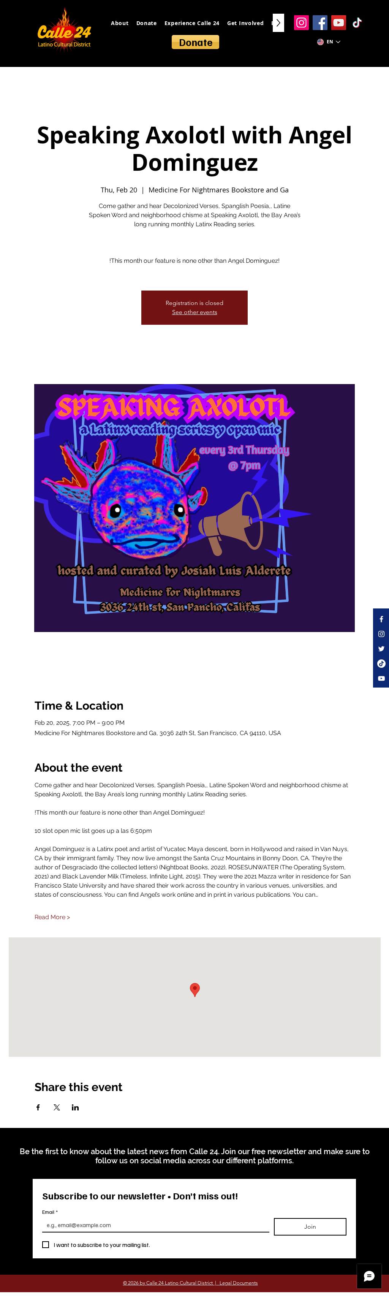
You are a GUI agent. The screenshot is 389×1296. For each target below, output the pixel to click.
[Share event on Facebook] (38, 1107)
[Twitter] (381, 649)
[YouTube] (338, 22)
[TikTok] (357, 22)
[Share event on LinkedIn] (75, 1107)
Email (50, 1212)
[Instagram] (301, 22)
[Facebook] (320, 22)
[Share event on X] (56, 1107)
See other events (194, 312)
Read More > (52, 917)
